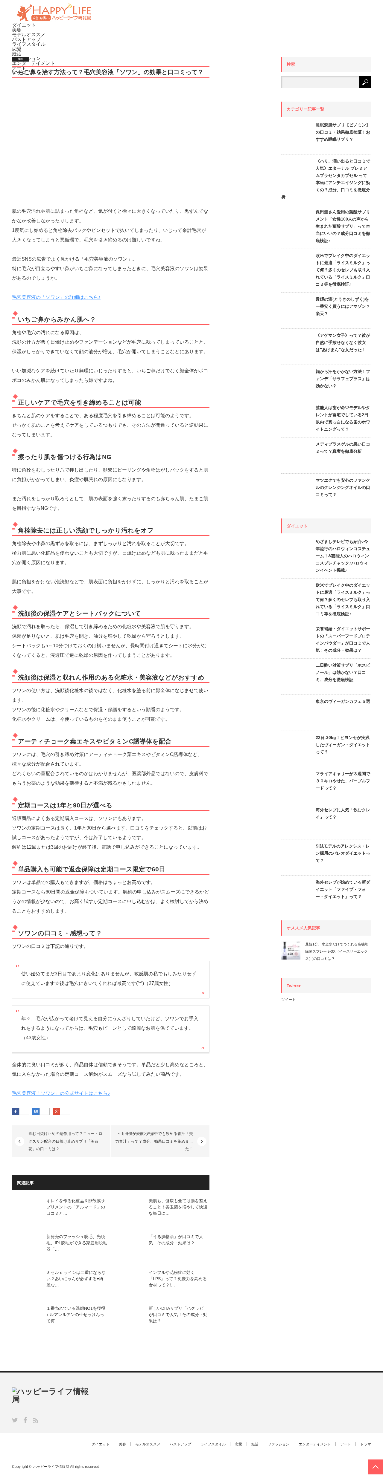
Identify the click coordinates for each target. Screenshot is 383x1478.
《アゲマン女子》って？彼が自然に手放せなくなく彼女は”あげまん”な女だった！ (343, 342)
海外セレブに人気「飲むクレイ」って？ (343, 813)
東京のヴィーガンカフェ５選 (343, 701)
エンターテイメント (315, 1444)
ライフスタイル (28, 44)
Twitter (15, 1420)
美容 (17, 29)
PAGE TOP (375, 1466)
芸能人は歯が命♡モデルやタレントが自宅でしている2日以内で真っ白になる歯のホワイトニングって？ (343, 418)
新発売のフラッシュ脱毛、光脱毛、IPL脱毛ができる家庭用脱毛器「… (76, 1242)
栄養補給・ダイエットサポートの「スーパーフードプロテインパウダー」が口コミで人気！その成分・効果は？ (343, 639)
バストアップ (26, 39)
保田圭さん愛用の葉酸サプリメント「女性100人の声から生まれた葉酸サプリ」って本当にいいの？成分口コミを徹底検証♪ (343, 226)
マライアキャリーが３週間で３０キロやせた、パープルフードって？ (343, 780)
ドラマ (365, 1444)
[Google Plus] (65, 1111)
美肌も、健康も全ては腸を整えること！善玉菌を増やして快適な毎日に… (178, 1207)
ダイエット (24, 24)
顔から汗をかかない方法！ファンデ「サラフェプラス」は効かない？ (343, 378)
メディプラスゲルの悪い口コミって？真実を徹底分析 (343, 448)
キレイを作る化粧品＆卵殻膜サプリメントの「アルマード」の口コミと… (75, 1207)
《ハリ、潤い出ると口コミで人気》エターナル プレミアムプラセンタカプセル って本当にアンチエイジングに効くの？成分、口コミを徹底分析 (325, 179)
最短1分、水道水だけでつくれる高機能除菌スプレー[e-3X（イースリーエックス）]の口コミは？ (336, 951)
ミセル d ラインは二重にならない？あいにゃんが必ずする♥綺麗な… (76, 1278)
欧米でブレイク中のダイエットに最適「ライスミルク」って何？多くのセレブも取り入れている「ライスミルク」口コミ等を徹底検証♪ (343, 270)
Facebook (25, 1420)
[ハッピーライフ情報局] (53, 20)
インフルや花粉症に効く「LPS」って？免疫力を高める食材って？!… (178, 1278)
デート (345, 1444)
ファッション (278, 1444)
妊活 (17, 53)
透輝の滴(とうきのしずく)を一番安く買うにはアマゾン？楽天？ (343, 306)
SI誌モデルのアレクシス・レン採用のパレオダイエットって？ (343, 853)
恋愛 (17, 48)
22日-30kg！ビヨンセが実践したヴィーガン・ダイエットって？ (343, 744)
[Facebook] (24, 1111)
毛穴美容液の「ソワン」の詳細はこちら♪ (56, 297)
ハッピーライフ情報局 (51, 1467)
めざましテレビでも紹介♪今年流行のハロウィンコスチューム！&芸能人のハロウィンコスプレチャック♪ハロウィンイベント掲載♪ (343, 556)
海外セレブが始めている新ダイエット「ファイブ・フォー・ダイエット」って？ (343, 889)
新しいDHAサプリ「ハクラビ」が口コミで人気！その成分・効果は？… (178, 1314)
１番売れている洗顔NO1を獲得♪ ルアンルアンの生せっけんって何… (75, 1314)
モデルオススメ (28, 34)
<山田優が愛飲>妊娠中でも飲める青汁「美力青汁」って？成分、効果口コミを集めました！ (154, 1141)
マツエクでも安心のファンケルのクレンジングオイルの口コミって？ (343, 487)
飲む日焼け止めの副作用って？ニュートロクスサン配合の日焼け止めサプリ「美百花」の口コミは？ (65, 1141)
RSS (35, 1420)
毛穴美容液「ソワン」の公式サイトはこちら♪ (61, 1093)
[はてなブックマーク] (44, 1111)
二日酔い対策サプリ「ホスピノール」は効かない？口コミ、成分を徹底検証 (343, 672)
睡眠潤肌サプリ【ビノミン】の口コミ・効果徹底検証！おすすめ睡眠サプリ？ (343, 132)
